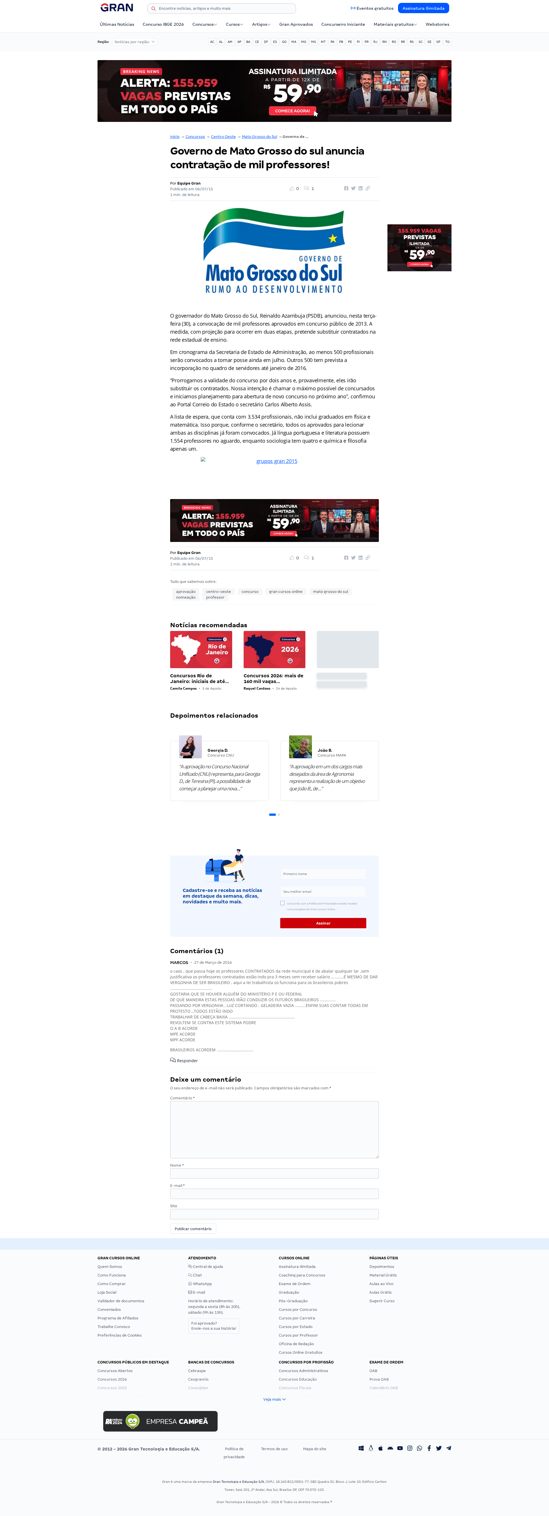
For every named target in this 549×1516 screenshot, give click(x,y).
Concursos (203, 24)
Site (173, 1206)
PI (358, 41)
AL (221, 41)
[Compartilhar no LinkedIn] (360, 188)
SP (438, 41)
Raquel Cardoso (257, 688)
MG (303, 41)
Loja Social (107, 1292)
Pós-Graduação (293, 1301)
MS (313, 41)
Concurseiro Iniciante (343, 24)
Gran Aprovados (296, 24)
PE (350, 41)
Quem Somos (110, 1266)
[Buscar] (153, 9)
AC (212, 41)
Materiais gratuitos (393, 24)
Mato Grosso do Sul (259, 136)
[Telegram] (448, 1449)
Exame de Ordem (295, 1284)
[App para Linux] (371, 1449)
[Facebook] (429, 1449)
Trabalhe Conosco (114, 1327)
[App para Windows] (361, 1449)
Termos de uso (274, 1449)
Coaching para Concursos (302, 1275)
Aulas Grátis (380, 1292)
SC (421, 41)
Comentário (182, 1098)
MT (323, 41)
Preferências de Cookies (120, 1335)
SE (429, 41)
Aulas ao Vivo (381, 1284)
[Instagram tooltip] (410, 1449)
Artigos (259, 24)
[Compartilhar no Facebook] (345, 188)
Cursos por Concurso (298, 1309)
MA (293, 41)
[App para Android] (390, 1449)
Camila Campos (183, 688)
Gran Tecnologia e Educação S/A (238, 1481)
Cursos (233, 24)
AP (239, 41)
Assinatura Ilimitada (424, 8)
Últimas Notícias (117, 24)
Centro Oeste (223, 136)
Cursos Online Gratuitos (301, 1352)
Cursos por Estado (296, 1327)
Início (175, 136)
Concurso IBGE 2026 (163, 24)
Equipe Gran (189, 183)
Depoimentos (381, 1266)
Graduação (289, 1292)
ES (275, 41)
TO (447, 41)
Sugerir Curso (382, 1301)
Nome (177, 1165)
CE (257, 41)
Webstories (437, 24)
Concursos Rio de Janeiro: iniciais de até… (199, 678)
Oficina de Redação (296, 1344)
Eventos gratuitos (375, 8)
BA (248, 41)
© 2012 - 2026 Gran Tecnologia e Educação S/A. (149, 1449)
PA (332, 41)
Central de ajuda (207, 1266)
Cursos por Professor (298, 1335)
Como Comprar (112, 1284)
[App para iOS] (380, 1449)
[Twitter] (439, 1449)
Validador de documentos (121, 1301)
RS (412, 41)
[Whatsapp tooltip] (419, 1449)
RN (384, 41)
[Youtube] (400, 1449)
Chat (197, 1275)
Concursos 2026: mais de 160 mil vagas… (273, 678)
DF (266, 41)
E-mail (177, 1185)
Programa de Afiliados (118, 1318)
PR (367, 41)
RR (403, 41)
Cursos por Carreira (297, 1318)
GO (284, 41)
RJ (375, 41)
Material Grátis (383, 1275)
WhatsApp (202, 1284)
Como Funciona (112, 1275)
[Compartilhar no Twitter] (352, 188)
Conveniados (109, 1309)
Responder (187, 1060)
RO (394, 41)
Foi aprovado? (213, 1326)
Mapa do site (314, 1449)
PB (341, 41)
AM (230, 41)
